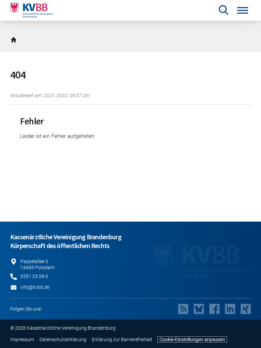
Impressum (22, 339)
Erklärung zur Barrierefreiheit (122, 339)
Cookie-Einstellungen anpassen (192, 339)
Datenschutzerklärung (62, 339)
